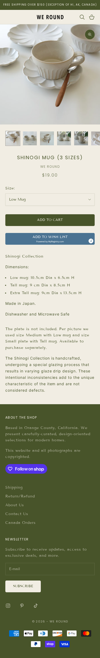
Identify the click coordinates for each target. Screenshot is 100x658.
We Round (50, 166)
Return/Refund (20, 496)
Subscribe (23, 586)
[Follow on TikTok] (35, 605)
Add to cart (50, 220)
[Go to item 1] (12, 138)
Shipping (14, 487)
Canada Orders (20, 522)
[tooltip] (91, 241)
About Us (14, 505)
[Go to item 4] (64, 138)
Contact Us (16, 514)
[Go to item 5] (81, 138)
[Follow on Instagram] (8, 605)
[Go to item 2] (29, 138)
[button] (50, 239)
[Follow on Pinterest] (22, 605)
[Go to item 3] (46, 138)
